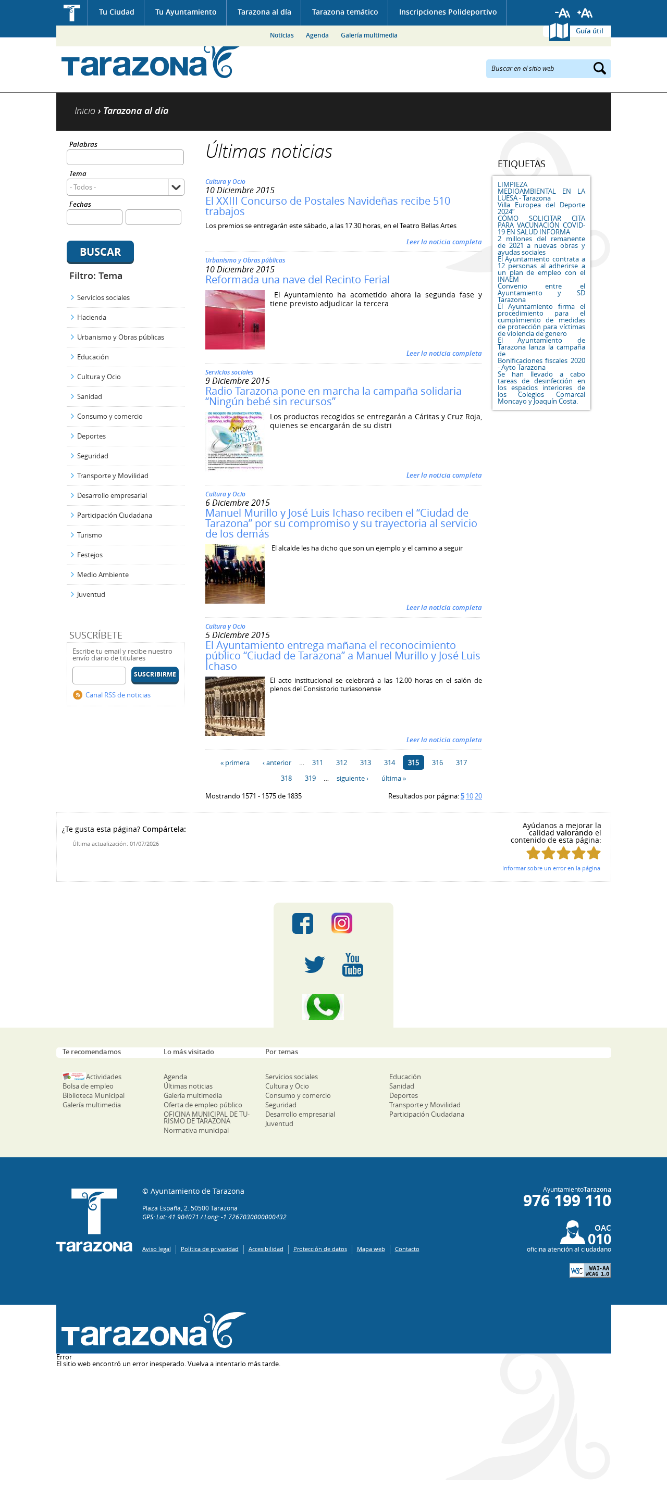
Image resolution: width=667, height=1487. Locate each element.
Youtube (352, 965)
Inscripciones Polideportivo (448, 12)
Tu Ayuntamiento (186, 12)
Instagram (352, 923)
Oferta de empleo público (203, 1104)
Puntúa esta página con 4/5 (579, 852)
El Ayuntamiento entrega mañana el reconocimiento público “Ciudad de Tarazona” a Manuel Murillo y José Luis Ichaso (342, 655)
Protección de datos (320, 1249)
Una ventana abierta (151, 1330)
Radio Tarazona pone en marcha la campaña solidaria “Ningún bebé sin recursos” (333, 396)
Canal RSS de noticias (118, 694)
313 (365, 762)
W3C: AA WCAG (590, 1271)
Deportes (91, 436)
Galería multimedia (369, 35)
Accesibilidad (266, 1249)
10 (469, 796)
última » (393, 778)
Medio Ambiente (103, 574)
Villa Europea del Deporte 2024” (541, 208)
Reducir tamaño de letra (562, 13)
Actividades (103, 1076)
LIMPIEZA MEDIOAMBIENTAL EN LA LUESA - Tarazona (541, 191)
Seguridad (92, 455)
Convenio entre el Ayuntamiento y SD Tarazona (541, 292)
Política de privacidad (210, 1249)
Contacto (407, 1249)
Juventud (91, 594)
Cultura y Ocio (99, 376)
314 (389, 762)
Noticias (282, 35)
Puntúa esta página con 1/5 (533, 852)
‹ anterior (277, 762)
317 (461, 762)
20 (478, 796)
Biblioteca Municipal (94, 1095)
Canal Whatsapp (333, 1007)
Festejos (90, 554)
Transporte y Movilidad (113, 475)
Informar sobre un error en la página (551, 868)
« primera (235, 762)
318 (286, 778)
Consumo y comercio (110, 416)
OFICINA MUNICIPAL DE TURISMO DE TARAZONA (207, 1117)
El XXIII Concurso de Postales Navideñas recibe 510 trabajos (327, 206)
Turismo (89, 535)
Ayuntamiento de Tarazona (151, 60)
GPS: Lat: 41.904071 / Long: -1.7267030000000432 (214, 1217)
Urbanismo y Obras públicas (120, 337)
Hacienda (91, 317)
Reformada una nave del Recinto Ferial (297, 279)
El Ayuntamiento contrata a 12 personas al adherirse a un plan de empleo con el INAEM (541, 269)
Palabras (83, 145)
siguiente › (352, 778)
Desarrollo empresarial (112, 495)
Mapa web (371, 1249)
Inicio (72, 13)
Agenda (317, 35)
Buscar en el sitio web (522, 68)
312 (341, 762)
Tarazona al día (264, 12)
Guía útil (589, 30)
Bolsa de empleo (88, 1086)
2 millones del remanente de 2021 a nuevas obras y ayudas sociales (541, 245)
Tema (78, 174)
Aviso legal (156, 1249)
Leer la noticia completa (444, 241)
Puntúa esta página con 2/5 (548, 852)
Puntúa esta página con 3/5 (564, 852)
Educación (93, 356)
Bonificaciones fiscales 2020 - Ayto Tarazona (541, 364)
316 (437, 762)
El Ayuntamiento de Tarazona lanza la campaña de (541, 346)
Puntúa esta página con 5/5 (594, 852)
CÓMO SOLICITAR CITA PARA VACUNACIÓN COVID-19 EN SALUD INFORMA (541, 225)
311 (317, 762)
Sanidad (89, 396)
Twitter (314, 965)
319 (310, 778)
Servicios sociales (103, 297)
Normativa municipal (196, 1130)
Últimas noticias (188, 1086)
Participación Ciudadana (114, 515)
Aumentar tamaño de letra (585, 13)
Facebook (302, 923)
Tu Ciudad (116, 12)
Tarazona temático (345, 12)
